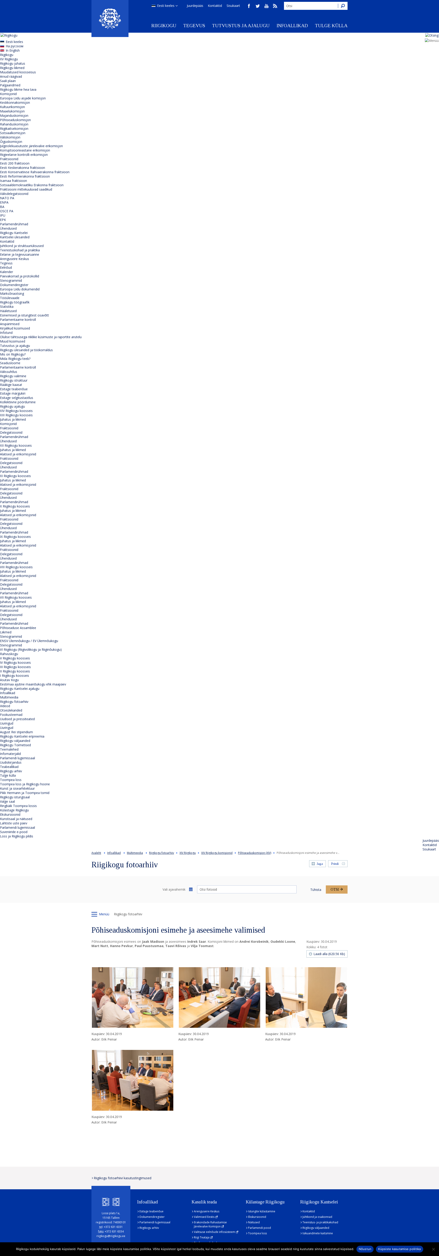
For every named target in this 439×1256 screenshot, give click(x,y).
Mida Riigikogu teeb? (15, 358)
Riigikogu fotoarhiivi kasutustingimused (122, 1178)
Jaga (320, 864)
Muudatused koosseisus (18, 72)
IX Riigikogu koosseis (15, 536)
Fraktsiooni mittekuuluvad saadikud (26, 189)
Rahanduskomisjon (14, 124)
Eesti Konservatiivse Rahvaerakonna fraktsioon (35, 172)
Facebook (249, 6)
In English (13, 50)
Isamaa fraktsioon (13, 180)
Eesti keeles (165, 5)
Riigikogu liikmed (12, 68)
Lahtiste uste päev (13, 823)
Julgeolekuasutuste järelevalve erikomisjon (31, 146)
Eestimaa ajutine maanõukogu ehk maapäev (33, 684)
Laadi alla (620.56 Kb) (329, 954)
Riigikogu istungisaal (15, 797)
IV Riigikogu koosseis (15, 662)
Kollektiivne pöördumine (18, 402)
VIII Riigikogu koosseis (16, 567)
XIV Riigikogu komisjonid (217, 853)
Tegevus (194, 25)
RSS (275, 6)
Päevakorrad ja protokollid (19, 276)
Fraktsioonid (9, 159)
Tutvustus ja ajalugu (241, 25)
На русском (14, 46)
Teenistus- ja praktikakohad (320, 1222)
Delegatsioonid (11, 432)
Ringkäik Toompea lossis (18, 806)
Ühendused (8, 228)
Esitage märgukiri (12, 393)
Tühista (315, 889)
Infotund (6, 332)
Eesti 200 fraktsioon (14, 163)
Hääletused (8, 311)
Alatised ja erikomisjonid (18, 454)
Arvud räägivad (11, 76)
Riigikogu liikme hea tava (18, 89)
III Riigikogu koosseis (15, 667)
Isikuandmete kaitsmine (317, 1233)
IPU (2, 215)
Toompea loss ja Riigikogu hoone (25, 784)
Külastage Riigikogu (14, 810)
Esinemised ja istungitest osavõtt (24, 315)
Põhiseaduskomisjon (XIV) (254, 853)
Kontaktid (215, 5)
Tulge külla (331, 25)
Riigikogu (163, 25)
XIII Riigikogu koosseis (16, 415)
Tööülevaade (9, 298)
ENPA (4, 202)
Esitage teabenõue (14, 389)
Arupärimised (9, 324)
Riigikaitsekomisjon (14, 128)
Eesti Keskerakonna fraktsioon (22, 167)
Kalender (6, 272)
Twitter (258, 6)
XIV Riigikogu (187, 853)
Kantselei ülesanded (14, 237)
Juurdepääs (195, 5)
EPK (3, 220)
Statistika (6, 306)
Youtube (266, 6)
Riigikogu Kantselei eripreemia (22, 736)
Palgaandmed (10, 85)
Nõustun (365, 1249)
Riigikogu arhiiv (11, 771)
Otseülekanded (11, 710)
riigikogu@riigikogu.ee (110, 1236)
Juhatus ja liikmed (13, 419)
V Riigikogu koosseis (15, 658)
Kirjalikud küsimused (15, 328)
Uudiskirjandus (10, 762)
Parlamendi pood (259, 1228)
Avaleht (96, 853)
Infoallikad (292, 25)
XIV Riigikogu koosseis (16, 411)
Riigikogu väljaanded (15, 740)
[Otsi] (343, 6)
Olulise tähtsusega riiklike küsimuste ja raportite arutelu (41, 337)
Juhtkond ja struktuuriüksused (22, 246)
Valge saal (7, 801)
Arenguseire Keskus (14, 259)
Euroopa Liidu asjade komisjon (23, 98)
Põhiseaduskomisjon (15, 120)
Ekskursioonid (10, 814)
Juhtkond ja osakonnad (317, 1217)
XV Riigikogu (9, 59)
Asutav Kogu (9, 680)
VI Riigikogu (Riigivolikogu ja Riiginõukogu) (31, 649)
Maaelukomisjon (12, 111)
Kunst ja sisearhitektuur (17, 788)
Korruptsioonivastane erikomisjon (25, 150)
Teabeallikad (9, 767)
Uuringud (6, 723)
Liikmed (5, 632)
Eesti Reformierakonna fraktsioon (25, 176)
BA (2, 206)
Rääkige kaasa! (11, 384)
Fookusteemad (11, 714)
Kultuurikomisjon (12, 107)
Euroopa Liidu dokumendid (20, 289)
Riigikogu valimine (13, 376)
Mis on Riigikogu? (13, 354)
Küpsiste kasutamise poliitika (399, 1249)
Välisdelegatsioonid (14, 193)
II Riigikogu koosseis (15, 671)
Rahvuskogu (9, 654)
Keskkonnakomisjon (15, 102)
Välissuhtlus (8, 371)
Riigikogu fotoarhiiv (14, 701)
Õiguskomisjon (11, 141)
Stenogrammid (11, 280)
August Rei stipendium (16, 732)
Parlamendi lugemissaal (17, 758)
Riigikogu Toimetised (15, 745)
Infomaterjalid (10, 753)
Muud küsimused (12, 341)
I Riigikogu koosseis (14, 675)
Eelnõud (6, 267)
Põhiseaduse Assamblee (18, 628)
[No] (433, 1249)
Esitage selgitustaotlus (16, 398)
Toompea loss (10, 780)
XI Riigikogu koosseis (15, 476)
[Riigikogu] (109, 18)
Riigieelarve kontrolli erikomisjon (24, 154)
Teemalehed (9, 749)
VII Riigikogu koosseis (16, 597)
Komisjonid (8, 94)
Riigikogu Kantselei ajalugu (19, 688)
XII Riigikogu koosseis (16, 445)
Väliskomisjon (10, 137)
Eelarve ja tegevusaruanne (19, 254)
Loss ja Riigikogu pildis (16, 836)
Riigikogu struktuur (13, 380)
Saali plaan (8, 81)
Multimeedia (9, 697)
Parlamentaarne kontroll (18, 319)
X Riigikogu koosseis (15, 506)
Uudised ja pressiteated (17, 719)
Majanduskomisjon (14, 115)
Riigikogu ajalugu (12, 406)
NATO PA (7, 198)
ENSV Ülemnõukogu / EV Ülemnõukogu (29, 641)
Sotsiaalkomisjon (12, 133)
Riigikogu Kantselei (14, 233)
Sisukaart (233, 5)
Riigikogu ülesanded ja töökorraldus (26, 350)
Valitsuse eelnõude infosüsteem (214, 1232)
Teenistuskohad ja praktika (20, 250)
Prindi (335, 864)
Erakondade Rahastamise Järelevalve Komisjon (210, 1224)
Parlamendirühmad (14, 224)
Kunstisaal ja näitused (16, 819)
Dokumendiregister (14, 285)
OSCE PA (6, 211)
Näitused (254, 1222)
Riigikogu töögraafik (14, 302)
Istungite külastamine (261, 1211)
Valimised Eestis (204, 1217)
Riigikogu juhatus (12, 63)
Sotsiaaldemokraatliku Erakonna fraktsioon (32, 185)
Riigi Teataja (201, 1237)
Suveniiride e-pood (13, 832)
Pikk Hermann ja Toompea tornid (24, 793)
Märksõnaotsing (12, 293)
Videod (5, 706)
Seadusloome (10, 363)
